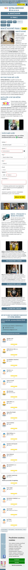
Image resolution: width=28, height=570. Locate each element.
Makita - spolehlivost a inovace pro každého (18, 215)
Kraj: (3, 154)
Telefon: (4, 172)
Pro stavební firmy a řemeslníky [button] (14, 308)
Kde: (3, 161)
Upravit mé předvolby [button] (17, 565)
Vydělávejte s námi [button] (21, 4)
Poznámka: (5, 178)
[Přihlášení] (26, 4)
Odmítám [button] (17, 562)
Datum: (4, 148)
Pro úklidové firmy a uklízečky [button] (14, 284)
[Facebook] (4, 556)
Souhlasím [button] (16, 559)
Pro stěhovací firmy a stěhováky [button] (14, 261)
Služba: (4, 142)
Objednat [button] (24, 28)
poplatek (19, 187)
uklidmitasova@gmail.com (10, 329)
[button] (3, 22)
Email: (3, 167)
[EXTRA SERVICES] (14, 8)
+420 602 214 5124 (9, 327)
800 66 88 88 (15, 10)
